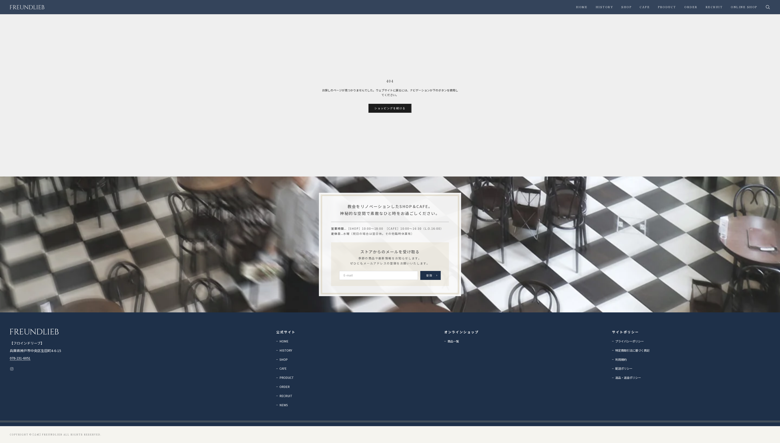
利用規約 (621, 359)
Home (581, 7)
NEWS (284, 405)
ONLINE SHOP (744, 7)
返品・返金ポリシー (628, 377)
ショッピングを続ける (389, 108)
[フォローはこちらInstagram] (12, 369)
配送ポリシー (623, 368)
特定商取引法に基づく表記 (632, 350)
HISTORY (604, 7)
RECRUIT (714, 7)
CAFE (645, 7)
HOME (284, 341)
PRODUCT (667, 7)
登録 (429, 275)
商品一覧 (453, 341)
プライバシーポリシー (629, 341)
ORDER (691, 7)
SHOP (626, 7)
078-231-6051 (20, 358)
